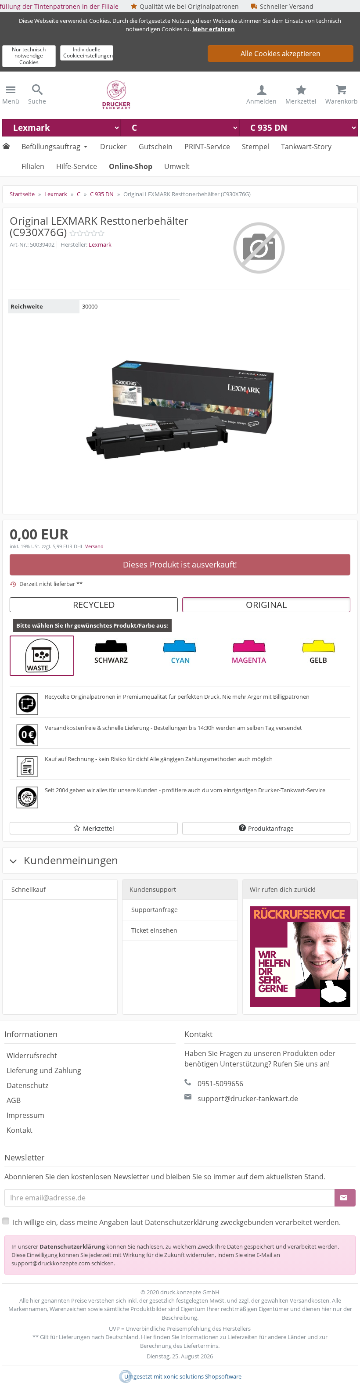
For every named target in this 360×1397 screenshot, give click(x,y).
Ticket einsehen (154, 930)
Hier (146, 1337)
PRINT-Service (207, 146)
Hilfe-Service (76, 166)
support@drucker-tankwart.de (248, 1098)
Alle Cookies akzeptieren (280, 53)
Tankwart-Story (306, 146)
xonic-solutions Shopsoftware (202, 1376)
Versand (94, 546)
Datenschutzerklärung (72, 1246)
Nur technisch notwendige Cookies (29, 55)
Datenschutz (27, 1085)
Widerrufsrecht (32, 1055)
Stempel (255, 146)
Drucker (113, 146)
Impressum (25, 1115)
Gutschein (156, 146)
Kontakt (19, 1130)
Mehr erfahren (213, 29)
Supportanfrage (154, 909)
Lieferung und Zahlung (44, 1070)
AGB (14, 1100)
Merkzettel (98, 828)
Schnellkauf (28, 889)
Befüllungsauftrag (51, 146)
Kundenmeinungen (69, 860)
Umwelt (177, 166)
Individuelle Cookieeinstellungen (88, 52)
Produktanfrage (271, 828)
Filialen (33, 166)
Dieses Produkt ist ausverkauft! (180, 564)
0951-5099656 (220, 1083)
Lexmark (100, 244)
